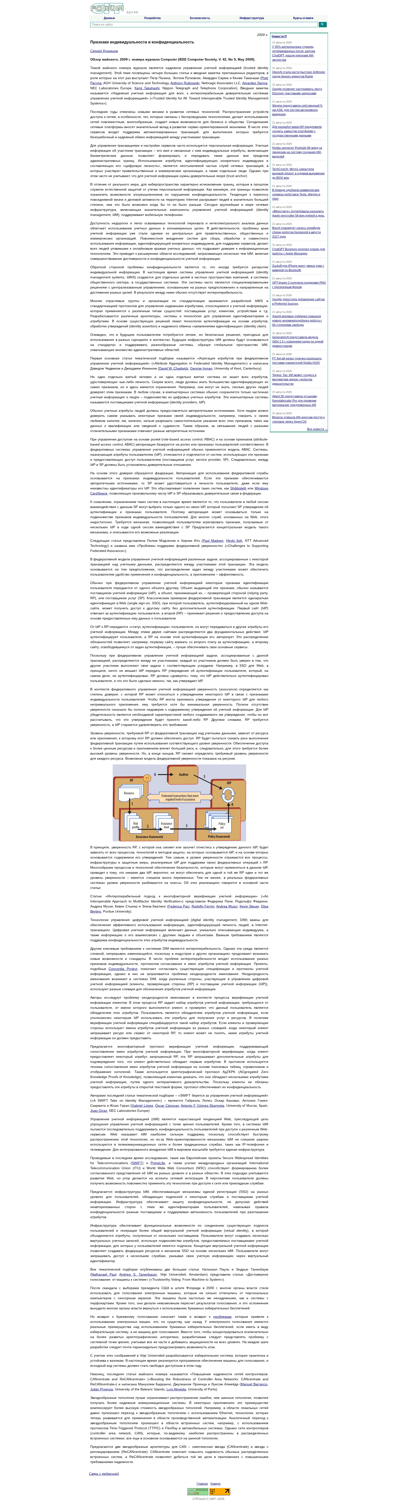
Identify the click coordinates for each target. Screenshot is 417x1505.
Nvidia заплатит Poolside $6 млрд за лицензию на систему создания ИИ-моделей (297, 152)
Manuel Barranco (254, 1384)
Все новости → (317, 429)
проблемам (222, 1317)
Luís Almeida (176, 1389)
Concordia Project (123, 969)
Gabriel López (142, 1105)
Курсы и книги (303, 18)
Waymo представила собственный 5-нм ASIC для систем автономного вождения (297, 110)
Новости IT (279, 36)
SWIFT (137, 1163)
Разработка (152, 18)
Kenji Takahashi (147, 88)
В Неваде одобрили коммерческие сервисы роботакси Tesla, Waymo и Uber (296, 194)
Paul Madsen (213, 541)
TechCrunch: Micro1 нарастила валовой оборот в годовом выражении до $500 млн (298, 173)
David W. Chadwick (173, 368)
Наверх (215, 1483)
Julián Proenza (101, 1389)
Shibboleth (238, 488)
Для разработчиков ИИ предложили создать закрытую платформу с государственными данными (297, 131)
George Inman (201, 368)
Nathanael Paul (103, 1274)
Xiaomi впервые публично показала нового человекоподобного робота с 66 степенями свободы (297, 321)
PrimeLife (158, 1163)
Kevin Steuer (249, 906)
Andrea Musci (226, 906)
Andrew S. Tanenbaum (138, 1274)
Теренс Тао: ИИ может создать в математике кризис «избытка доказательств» (294, 379)
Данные (109, 18)
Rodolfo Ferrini (203, 906)
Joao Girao (98, 1111)
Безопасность (200, 18)
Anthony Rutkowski (184, 83)
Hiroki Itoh (234, 541)
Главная (202, 1483)
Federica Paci (178, 906)
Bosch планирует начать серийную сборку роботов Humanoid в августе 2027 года (296, 232)
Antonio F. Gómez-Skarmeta (202, 1105)
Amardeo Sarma (254, 83)
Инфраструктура (252, 18)
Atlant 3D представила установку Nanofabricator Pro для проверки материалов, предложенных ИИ (294, 401)
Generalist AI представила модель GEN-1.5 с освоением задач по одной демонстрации (297, 342)
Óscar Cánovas (167, 1105)
